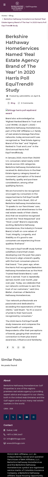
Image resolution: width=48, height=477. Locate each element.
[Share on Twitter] (13, 347)
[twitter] (13, 417)
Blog (11, 16)
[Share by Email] (24, 347)
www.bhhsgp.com (16, 443)
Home (4, 16)
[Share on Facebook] (8, 347)
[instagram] (33, 417)
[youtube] (26, 417)
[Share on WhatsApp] (18, 347)
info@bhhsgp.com (16, 439)
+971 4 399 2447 (14, 434)
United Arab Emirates (25, 397)
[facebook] (6, 417)
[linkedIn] (20, 417)
